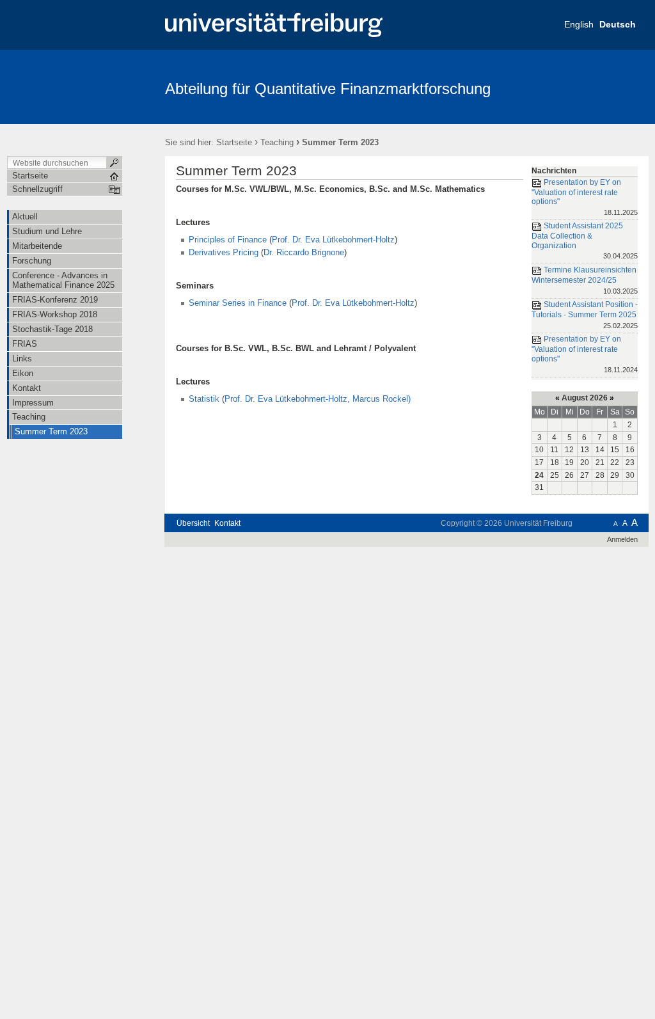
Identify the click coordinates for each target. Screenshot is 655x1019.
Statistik (205, 399)
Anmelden (622, 539)
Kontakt (227, 523)
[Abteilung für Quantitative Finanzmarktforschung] (586, 86)
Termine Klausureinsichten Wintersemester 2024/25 (585, 279)
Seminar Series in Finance (238, 303)
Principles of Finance (228, 239)
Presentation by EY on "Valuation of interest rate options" (585, 197)
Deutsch (617, 24)
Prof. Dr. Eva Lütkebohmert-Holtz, (287, 399)
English (579, 24)
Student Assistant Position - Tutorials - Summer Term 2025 (585, 314)
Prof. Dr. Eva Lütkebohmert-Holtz (333, 239)
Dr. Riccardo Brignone (304, 252)
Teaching (277, 142)
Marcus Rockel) (381, 399)
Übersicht (193, 523)
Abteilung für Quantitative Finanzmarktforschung (328, 88)
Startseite (234, 142)
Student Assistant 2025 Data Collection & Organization (585, 241)
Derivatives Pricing (223, 252)
